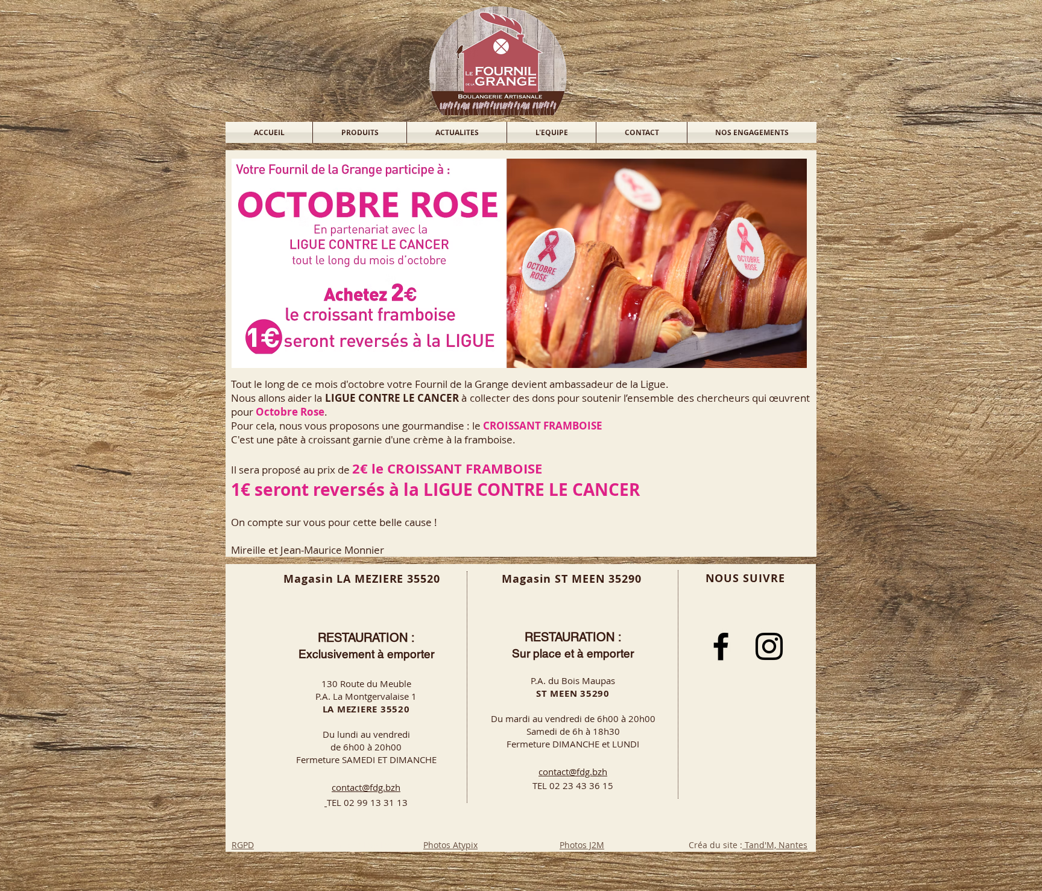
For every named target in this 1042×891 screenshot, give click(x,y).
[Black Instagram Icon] (769, 646)
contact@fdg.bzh (366, 787)
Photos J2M (582, 845)
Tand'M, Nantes (774, 845)
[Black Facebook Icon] (721, 646)
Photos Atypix (450, 845)
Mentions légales (357, 845)
